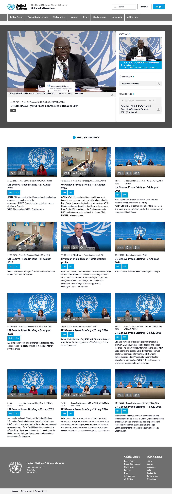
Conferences (100, 17)
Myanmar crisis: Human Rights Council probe (83, 260)
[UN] (17, 7)
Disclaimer (151, 479)
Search (150, 464)
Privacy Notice (41, 491)
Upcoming (117, 17)
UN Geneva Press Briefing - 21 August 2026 (29, 186)
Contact (14, 491)
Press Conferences (38, 17)
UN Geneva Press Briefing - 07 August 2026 (137, 260)
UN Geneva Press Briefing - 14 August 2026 (137, 189)
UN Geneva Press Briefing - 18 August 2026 (83, 186)
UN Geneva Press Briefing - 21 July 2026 (30, 409)
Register (144, 7)
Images (73, 17)
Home (149, 461)
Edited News (16, 17)
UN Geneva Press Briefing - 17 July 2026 (84, 409)
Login (158, 7)
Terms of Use (152, 476)
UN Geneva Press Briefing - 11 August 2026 (29, 260)
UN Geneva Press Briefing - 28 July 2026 (84, 330)
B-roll (85, 17)
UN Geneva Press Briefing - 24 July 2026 (138, 332)
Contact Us (151, 473)
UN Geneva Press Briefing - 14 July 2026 (138, 406)
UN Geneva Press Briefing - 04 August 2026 (29, 332)
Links (149, 470)
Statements (59, 17)
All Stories (132, 17)
